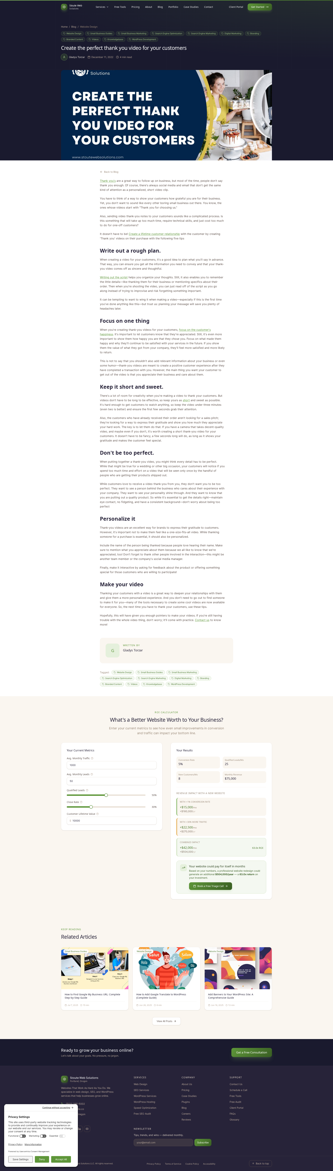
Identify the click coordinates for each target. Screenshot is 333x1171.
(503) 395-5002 (75, 1103)
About (148, 7)
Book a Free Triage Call (210, 886)
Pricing (135, 7)
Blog (160, 7)
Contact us (202, 620)
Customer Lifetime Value (81, 813)
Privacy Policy (154, 1163)
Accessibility (209, 1163)
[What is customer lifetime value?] (97, 814)
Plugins (186, 1101)
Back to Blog (111, 171)
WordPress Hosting (144, 1101)
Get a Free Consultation (251, 1052)
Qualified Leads (76, 790)
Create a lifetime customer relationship (154, 234)
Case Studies (191, 7)
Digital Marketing (233, 33)
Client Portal (236, 7)
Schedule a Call (238, 1090)
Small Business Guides (101, 33)
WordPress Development (144, 39)
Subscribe (203, 1142)
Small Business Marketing (133, 33)
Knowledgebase (115, 39)
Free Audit (235, 1101)
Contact (208, 7)
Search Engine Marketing (203, 33)
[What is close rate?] (81, 802)
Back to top (262, 1163)
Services (100, 7)
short (186, 400)
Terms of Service (173, 1163)
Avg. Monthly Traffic (78, 758)
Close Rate (73, 802)
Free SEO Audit (142, 1113)
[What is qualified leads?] (87, 790)
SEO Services (141, 1090)
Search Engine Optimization (168, 33)
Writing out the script (114, 277)
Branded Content (74, 39)
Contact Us (236, 1084)
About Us (187, 1084)
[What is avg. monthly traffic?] (92, 758)
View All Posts (164, 1021)
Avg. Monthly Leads (78, 774)
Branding (254, 33)
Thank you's (108, 180)
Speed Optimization (145, 1107)
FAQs (233, 1113)
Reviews (186, 1119)
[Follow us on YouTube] (87, 1129)
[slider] (106, 795)
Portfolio (173, 7)
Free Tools (120, 7)
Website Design (73, 33)
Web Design (140, 1084)
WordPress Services (145, 1095)
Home (64, 26)
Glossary (234, 1119)
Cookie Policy (192, 1163)
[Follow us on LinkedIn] (79, 1129)
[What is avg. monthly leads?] (92, 774)
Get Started (257, 7)
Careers (186, 1113)
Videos (95, 39)
